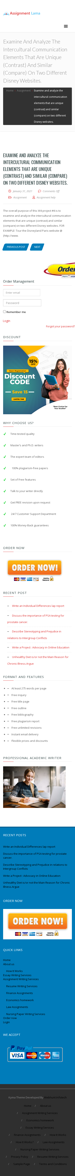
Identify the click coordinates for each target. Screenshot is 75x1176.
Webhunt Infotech (55, 1097)
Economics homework (20, 1000)
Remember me (16, 312)
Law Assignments (17, 1007)
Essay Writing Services (17, 975)
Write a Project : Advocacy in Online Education (40, 647)
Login (6, 321)
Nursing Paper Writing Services (26, 1014)
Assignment (20, 197)
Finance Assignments (19, 993)
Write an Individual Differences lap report (38, 606)
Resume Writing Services (22, 986)
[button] (66, 26)
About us (8, 964)
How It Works (14, 971)
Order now (10, 1018)
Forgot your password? (60, 326)
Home (7, 960)
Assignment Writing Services (21, 979)
